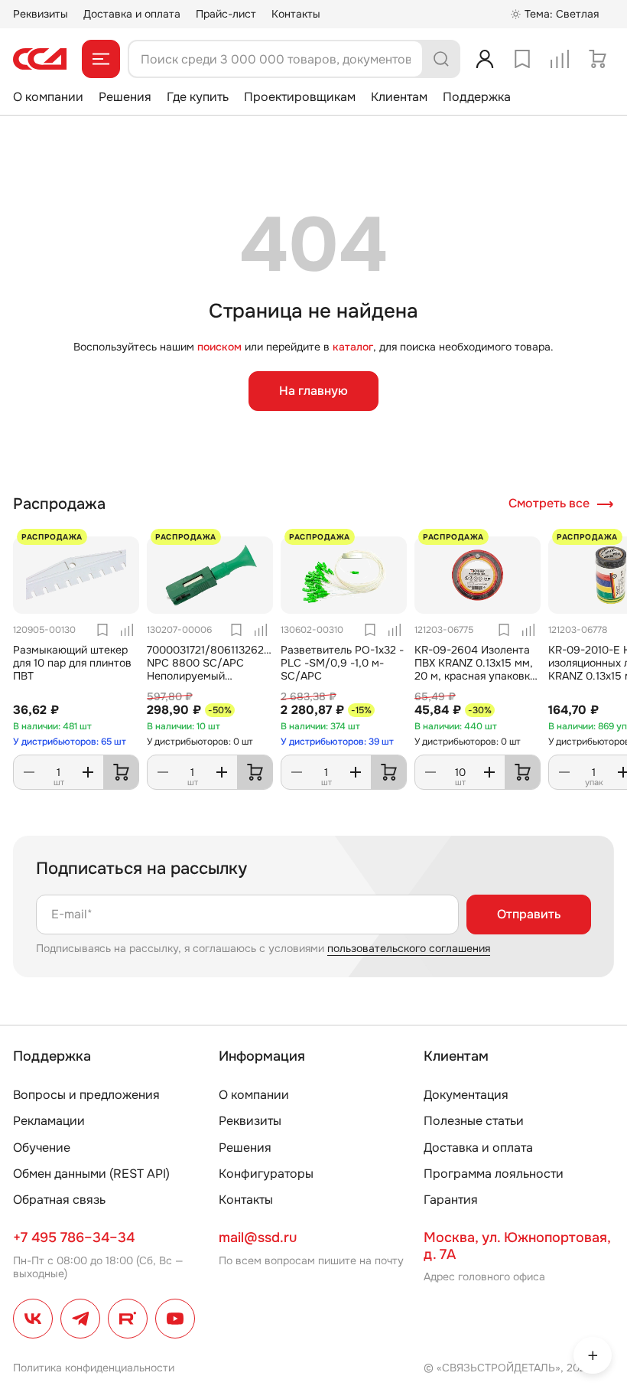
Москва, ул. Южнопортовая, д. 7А (517, 1246)
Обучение (41, 1148)
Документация (466, 1095)
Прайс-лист (226, 14)
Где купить (198, 97)
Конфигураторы (266, 1174)
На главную (313, 391)
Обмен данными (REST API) (91, 1174)
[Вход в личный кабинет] (485, 59)
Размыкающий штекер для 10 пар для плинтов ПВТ (72, 663)
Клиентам (399, 97)
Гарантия (451, 1200)
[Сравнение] (560, 59)
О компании (48, 97)
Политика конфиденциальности (93, 1367)
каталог (353, 347)
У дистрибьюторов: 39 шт (337, 741)
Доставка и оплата (131, 14)
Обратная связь (59, 1200)
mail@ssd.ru (258, 1237)
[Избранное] (522, 59)
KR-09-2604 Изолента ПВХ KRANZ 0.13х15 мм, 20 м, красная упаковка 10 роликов (475, 669)
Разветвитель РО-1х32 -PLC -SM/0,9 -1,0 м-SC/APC (342, 663)
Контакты (295, 14)
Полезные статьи (474, 1121)
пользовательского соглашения (408, 948)
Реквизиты (40, 14)
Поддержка (477, 97)
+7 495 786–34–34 (74, 1237)
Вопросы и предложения (86, 1095)
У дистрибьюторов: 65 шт (69, 741)
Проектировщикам (300, 97)
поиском (219, 347)
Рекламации (49, 1121)
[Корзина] (597, 59)
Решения (125, 97)
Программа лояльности (494, 1174)
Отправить (528, 914)
